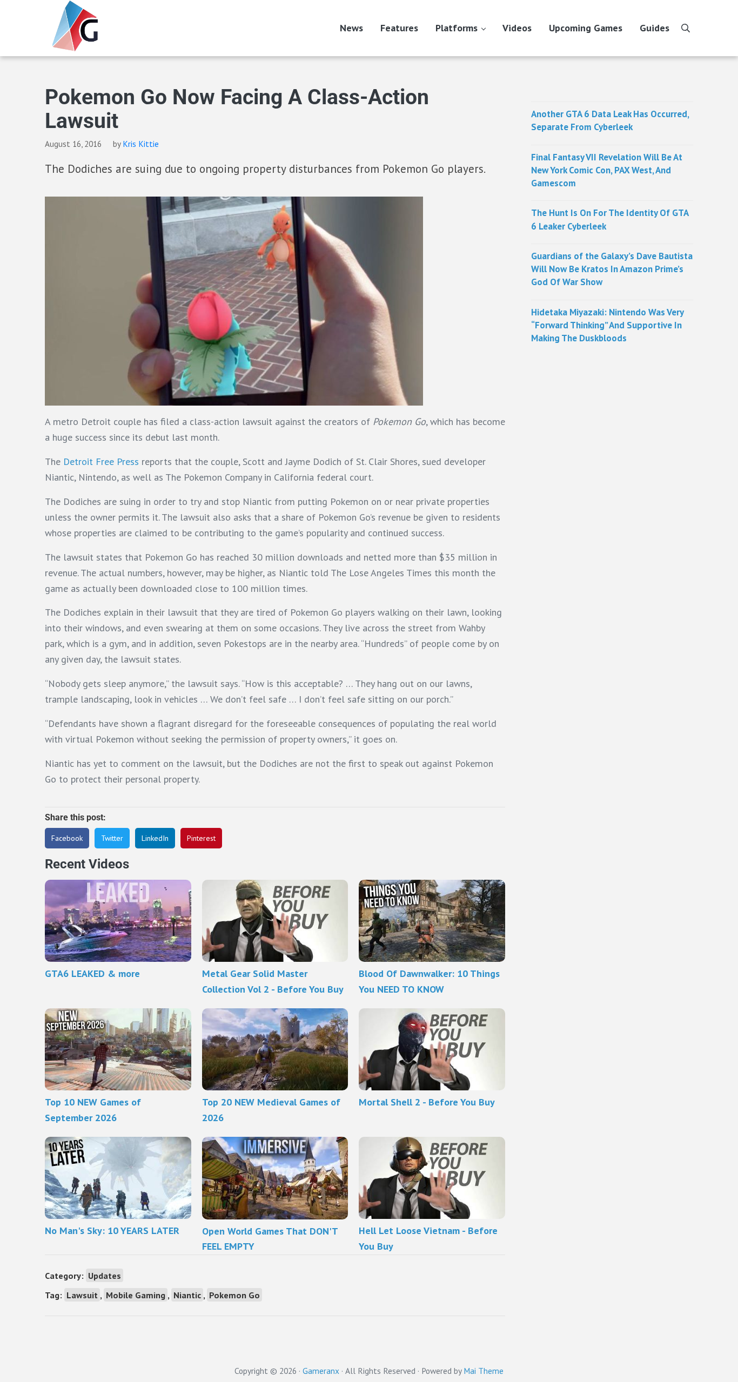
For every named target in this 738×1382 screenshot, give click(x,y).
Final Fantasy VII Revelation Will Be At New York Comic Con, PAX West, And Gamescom (606, 170)
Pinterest (201, 838)
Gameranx (321, 1370)
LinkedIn (155, 838)
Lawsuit (82, 1294)
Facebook (67, 838)
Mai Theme (484, 1370)
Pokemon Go (234, 1294)
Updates (104, 1275)
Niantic (187, 1294)
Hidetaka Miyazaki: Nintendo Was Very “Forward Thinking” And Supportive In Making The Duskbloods (607, 325)
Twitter (112, 838)
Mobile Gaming (135, 1294)
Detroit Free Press (101, 461)
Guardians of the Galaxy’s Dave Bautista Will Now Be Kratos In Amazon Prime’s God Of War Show (612, 269)
